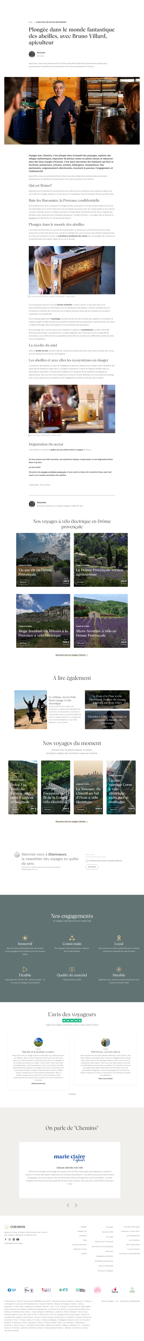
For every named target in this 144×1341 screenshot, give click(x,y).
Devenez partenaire (80, 1245)
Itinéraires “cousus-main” (130, 1231)
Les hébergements (133, 1236)
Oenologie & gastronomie (104, 1261)
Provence (32, 218)
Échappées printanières (104, 1256)
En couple (109, 1237)
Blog (85, 1240)
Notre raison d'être (133, 1245)
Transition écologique (105, 1271)
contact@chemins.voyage (13, 1243)
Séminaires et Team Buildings (102, 1247)
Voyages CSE (82, 1231)
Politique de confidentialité (130, 1301)
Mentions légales (107, 1301)
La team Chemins (133, 1249)
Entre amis (109, 1251)
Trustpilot (72, 1094)
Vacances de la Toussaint (104, 1242)
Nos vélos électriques (132, 1227)
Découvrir (23, 582)
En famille (109, 1227)
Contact (84, 1254)
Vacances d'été (107, 1232)
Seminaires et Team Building (129, 1254)
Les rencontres (134, 1240)
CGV (117, 1301)
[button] (44, 1205)
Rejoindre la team (80, 1249)
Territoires (83, 1236)
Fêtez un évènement (106, 1266)
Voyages (84, 1227)
